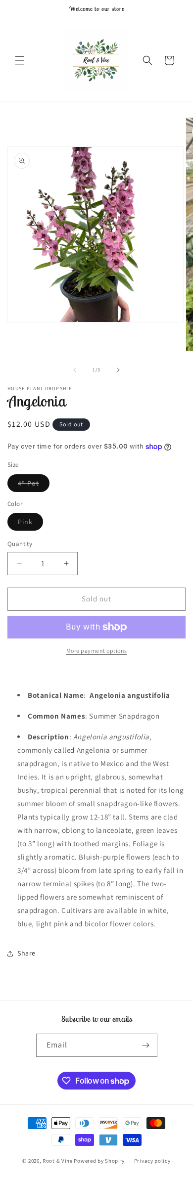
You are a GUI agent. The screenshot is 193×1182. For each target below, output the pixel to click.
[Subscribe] (146, 1045)
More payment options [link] (96, 650)
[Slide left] (75, 370)
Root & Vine (58, 1160)
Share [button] (26, 953)
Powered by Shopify (99, 1160)
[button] (20, 60)
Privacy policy (152, 1160)
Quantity (19, 544)
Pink (30, 524)
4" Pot (33, 485)
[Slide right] (118, 370)
